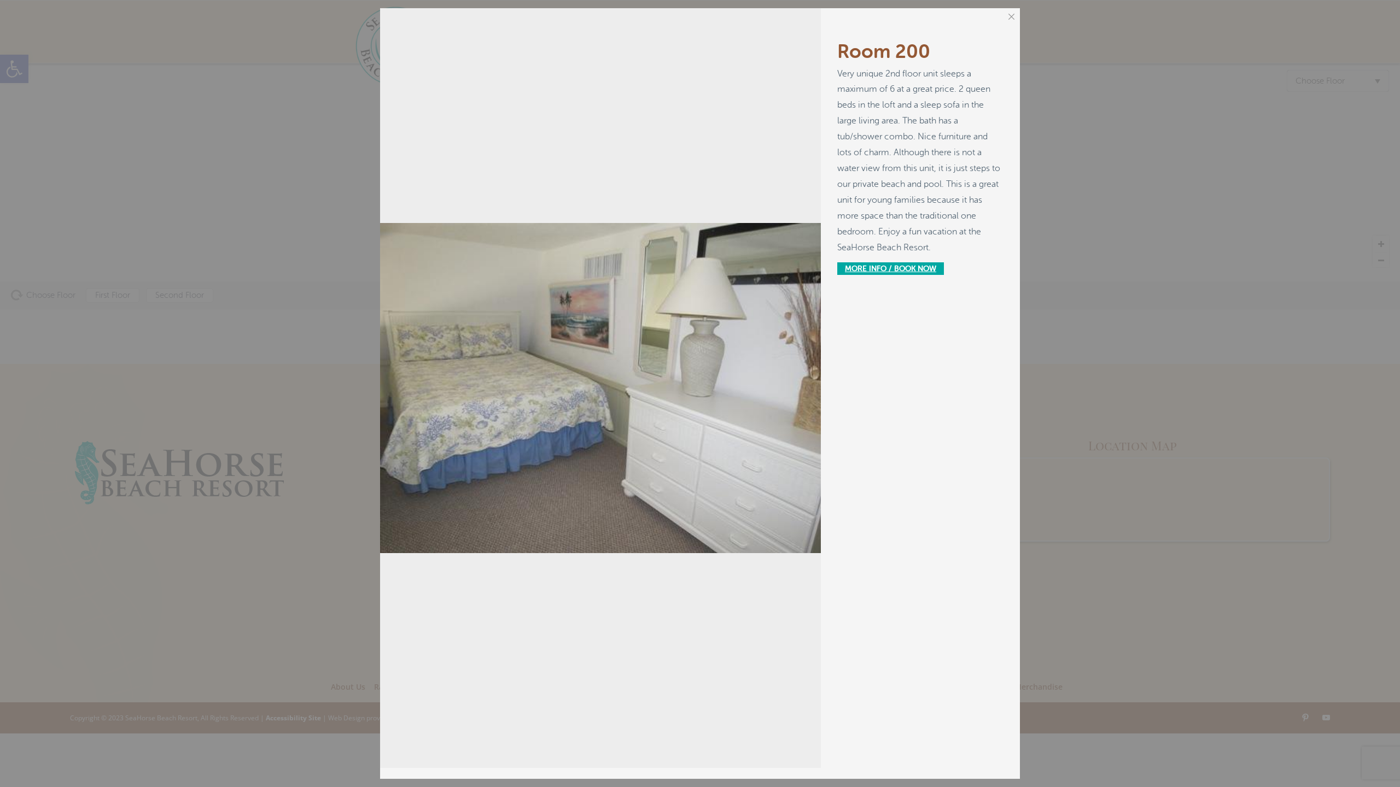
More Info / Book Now (890, 269)
